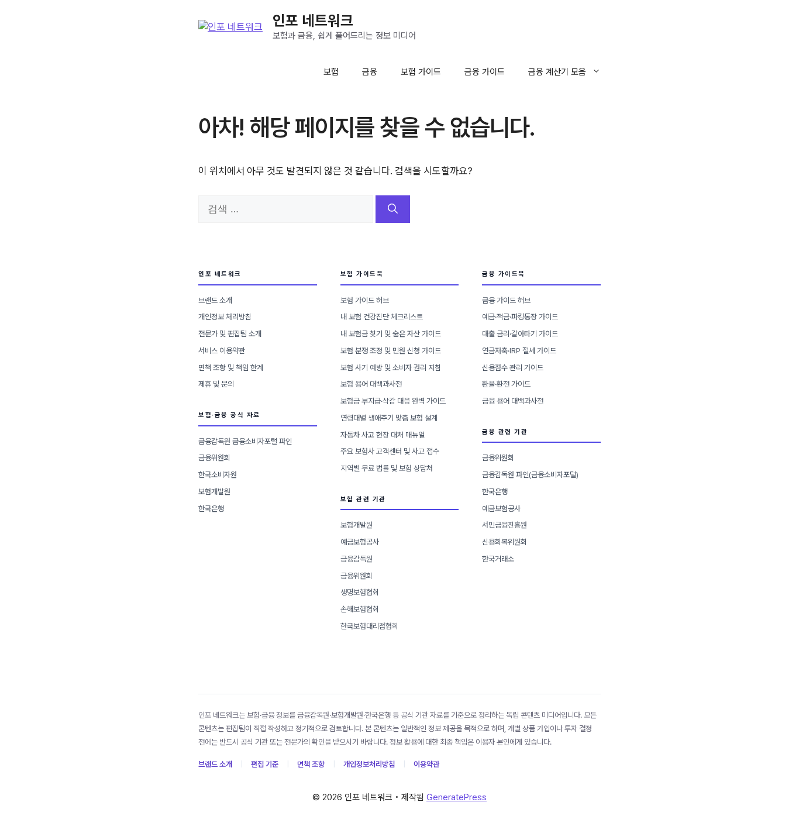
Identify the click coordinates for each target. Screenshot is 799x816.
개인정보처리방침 (369, 764)
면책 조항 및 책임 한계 (230, 367)
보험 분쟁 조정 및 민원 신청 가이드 (390, 350)
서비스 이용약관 (221, 350)
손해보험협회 (359, 609)
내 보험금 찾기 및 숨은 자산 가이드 (390, 333)
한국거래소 (498, 559)
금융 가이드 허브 (506, 300)
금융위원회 (214, 457)
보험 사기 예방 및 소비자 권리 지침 (390, 367)
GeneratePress (456, 797)
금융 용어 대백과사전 (512, 401)
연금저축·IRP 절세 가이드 (519, 350)
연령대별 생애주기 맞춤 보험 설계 (389, 418)
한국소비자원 (217, 474)
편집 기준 (264, 764)
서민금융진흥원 (504, 525)
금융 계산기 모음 (557, 72)
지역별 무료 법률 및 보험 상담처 (386, 468)
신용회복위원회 (504, 542)
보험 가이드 (421, 72)
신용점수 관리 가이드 (512, 367)
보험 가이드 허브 (364, 300)
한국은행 (211, 508)
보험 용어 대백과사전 (371, 384)
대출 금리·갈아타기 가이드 (520, 333)
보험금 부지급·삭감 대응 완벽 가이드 (393, 401)
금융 (369, 72)
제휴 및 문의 (216, 384)
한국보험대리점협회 (369, 626)
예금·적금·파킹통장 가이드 (520, 316)
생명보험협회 (359, 592)
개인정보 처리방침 (225, 316)
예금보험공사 (359, 542)
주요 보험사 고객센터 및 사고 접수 (389, 451)
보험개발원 (214, 491)
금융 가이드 (484, 72)
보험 (331, 72)
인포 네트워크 (313, 20)
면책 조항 (311, 764)
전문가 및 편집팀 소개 (229, 333)
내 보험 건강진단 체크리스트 (381, 316)
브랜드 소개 (215, 300)
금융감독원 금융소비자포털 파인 (245, 441)
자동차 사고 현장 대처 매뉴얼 (382, 435)
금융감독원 (356, 559)
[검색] (393, 209)
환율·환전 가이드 (506, 384)
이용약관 (426, 764)
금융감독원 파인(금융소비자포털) (530, 474)
